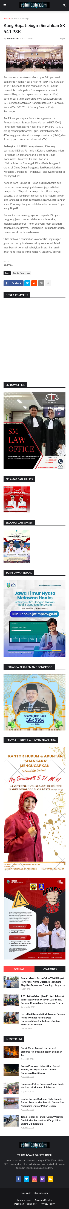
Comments (50, 969)
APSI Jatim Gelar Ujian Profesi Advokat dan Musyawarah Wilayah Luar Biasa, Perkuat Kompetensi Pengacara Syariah (42, 1000)
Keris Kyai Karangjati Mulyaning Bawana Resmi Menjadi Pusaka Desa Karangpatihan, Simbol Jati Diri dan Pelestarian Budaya (43, 1019)
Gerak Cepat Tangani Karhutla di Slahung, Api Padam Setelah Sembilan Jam (41, 1051)
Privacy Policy (48, 1203)
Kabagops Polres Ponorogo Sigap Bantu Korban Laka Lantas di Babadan (42, 1085)
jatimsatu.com (40, 1193)
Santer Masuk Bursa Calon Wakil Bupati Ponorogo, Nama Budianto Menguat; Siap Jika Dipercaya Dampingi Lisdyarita (43, 982)
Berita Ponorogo (21, 18)
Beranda (8, 18)
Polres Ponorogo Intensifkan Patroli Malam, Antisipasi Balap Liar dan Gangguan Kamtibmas (40, 1069)
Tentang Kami (24, 1200)
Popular (19, 969)
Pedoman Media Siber (25, 1203)
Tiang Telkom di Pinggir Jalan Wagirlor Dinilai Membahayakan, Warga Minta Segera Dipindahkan (42, 1120)
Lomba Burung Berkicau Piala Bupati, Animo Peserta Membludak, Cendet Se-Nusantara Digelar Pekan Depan (42, 1102)
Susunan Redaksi (43, 1200)
